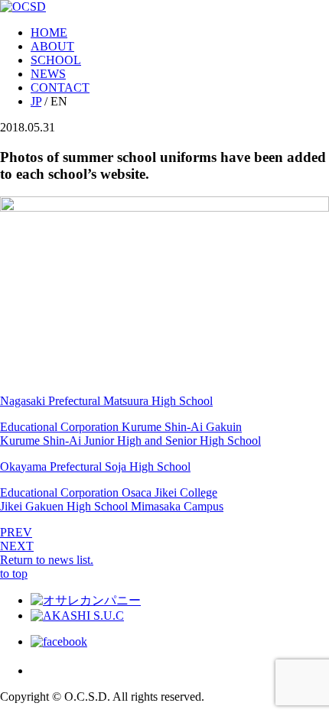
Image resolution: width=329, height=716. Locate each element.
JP (36, 101)
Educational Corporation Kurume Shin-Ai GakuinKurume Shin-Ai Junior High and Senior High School (130, 433)
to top (14, 573)
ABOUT (52, 46)
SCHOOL (56, 59)
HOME (49, 32)
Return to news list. (46, 559)
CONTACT (60, 87)
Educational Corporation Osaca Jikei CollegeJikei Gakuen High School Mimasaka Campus (111, 499)
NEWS (48, 73)
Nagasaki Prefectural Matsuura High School (106, 400)
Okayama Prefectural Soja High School (95, 466)
